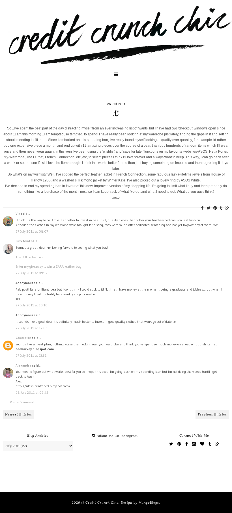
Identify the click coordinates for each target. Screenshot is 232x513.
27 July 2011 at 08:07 (32, 231)
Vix (18, 213)
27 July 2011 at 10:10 (32, 305)
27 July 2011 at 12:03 (31, 328)
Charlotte (23, 337)
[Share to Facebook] (202, 208)
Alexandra (23, 365)
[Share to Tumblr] (221, 208)
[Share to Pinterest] (215, 208)
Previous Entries (212, 414)
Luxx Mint (23, 241)
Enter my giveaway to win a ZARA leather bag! (49, 266)
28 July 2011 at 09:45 (32, 392)
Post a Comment (22, 402)
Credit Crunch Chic (102, 503)
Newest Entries (18, 414)
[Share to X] (208, 208)
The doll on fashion (29, 257)
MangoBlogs (149, 503)
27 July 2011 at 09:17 (31, 273)
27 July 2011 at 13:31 (31, 355)
